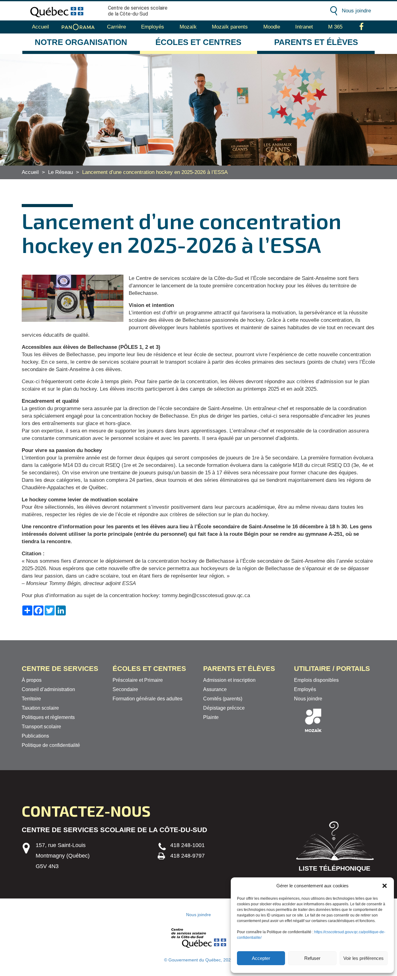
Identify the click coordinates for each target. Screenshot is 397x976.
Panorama (78, 26)
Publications (35, 736)
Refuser (312, 958)
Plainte (211, 717)
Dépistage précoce (224, 708)
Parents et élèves (316, 42)
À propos (32, 680)
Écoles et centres (198, 42)
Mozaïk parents (230, 27)
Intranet (304, 27)
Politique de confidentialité (51, 745)
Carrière (116, 27)
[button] (384, 886)
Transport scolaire (41, 726)
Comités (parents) (222, 698)
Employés (152, 27)
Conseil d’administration (48, 689)
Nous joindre (356, 11)
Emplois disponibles (316, 680)
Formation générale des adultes (147, 698)
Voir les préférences (363, 958)
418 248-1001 (187, 845)
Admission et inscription (229, 680)
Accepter (261, 958)
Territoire (31, 698)
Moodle (271, 27)
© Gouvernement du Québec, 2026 (198, 959)
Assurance (215, 689)
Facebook (361, 26)
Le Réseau (60, 172)
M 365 (335, 27)
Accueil (40, 27)
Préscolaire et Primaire (138, 680)
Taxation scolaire (40, 708)
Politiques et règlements (48, 717)
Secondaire (125, 689)
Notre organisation (81, 42)
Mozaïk (188, 27)
